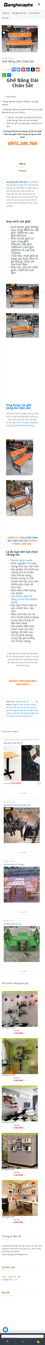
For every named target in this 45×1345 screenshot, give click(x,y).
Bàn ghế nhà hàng (33, 740)
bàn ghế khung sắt (18, 710)
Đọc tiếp (39, 844)
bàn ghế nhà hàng (20, 713)
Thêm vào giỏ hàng (39, 783)
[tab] (22, 165)
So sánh (8, 70)
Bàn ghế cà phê (29, 704)
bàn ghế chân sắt (12, 707)
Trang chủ (6, 13)
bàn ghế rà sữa (14, 716)
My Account (7, 1341)
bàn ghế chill (25, 707)
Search (22, 1341)
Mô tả (22, 164)
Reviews (22, 171)
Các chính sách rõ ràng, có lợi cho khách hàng (24, 599)
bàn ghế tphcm (27, 716)
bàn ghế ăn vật (17, 704)
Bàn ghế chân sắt (19, 13)
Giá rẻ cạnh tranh (21, 560)
